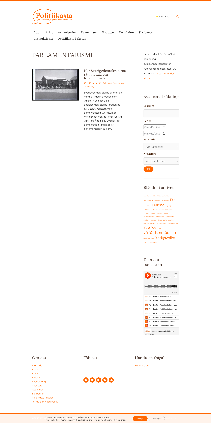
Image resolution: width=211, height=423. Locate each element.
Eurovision (147, 206)
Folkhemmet (148, 210)
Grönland (160, 213)
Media (166, 213)
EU (172, 199)
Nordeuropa (170, 217)
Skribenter (146, 32)
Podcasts (108, 32)
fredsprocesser (158, 210)
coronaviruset (148, 201)
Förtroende (169, 210)
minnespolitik (160, 217)
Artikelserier (67, 32)
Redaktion (126, 32)
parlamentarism (168, 220)
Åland (145, 242)
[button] (177, 16)
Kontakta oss (142, 365)
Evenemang (89, 32)
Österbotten (153, 242)
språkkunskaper (161, 223)
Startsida (37, 365)
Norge (160, 220)
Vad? (37, 32)
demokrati (165, 201)
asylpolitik (165, 196)
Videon (36, 377)
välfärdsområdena (160, 232)
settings (121, 420)
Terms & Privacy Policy (45, 401)
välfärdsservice (149, 239)
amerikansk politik (149, 196)
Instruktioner (44, 38)
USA (159, 228)
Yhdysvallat (165, 237)
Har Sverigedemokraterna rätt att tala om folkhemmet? (105, 74)
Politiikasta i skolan (72, 38)
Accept (140, 418)
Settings (157, 418)
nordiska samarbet (150, 220)
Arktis (159, 196)
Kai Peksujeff (105, 83)
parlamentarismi (149, 223)
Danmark (157, 201)
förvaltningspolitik (149, 213)
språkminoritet (173, 223)
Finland (158, 205)
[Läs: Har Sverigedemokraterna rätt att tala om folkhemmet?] (55, 84)
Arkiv (49, 32)
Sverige (150, 227)
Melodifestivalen (149, 217)
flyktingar (169, 206)
